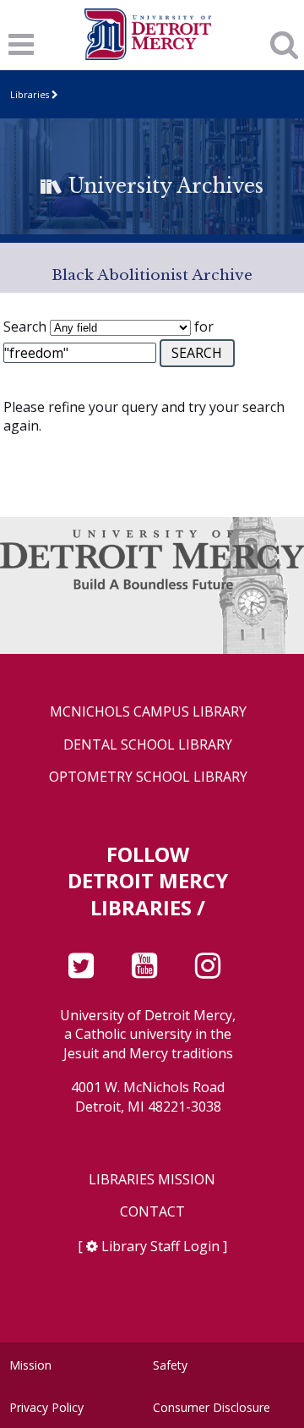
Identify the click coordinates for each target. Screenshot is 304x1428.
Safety (170, 1365)
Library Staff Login (160, 1246)
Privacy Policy (46, 1407)
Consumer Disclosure (211, 1407)
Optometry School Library (148, 777)
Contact (152, 1212)
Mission (30, 1365)
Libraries (29, 94)
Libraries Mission (152, 1180)
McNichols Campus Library (148, 712)
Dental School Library (147, 745)
